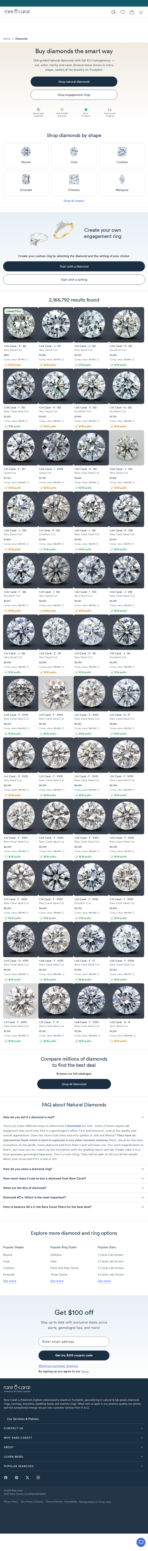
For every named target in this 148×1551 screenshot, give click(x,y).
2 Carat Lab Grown (111, 1261)
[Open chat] (141, 1542)
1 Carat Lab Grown (110, 1255)
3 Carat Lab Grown (111, 1268)
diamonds (74, 1126)
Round (7, 1255)
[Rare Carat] (16, 12)
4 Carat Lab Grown (111, 1274)
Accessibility (70, 1501)
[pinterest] (16, 1477)
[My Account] (122, 12)
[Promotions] (113, 12)
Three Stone (58, 1274)
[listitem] (74, 1418)
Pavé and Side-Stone (64, 1268)
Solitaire (56, 1255)
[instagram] (38, 1477)
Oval (6, 1261)
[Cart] (131, 12)
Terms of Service (54, 1501)
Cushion (8, 1268)
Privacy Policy (11, 1501)
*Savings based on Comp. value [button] (95, 1501)
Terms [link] (84, 1371)
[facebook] (6, 1477)
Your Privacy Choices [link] (32, 1501)
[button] (74, 1117)
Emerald (8, 1274)
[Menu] (141, 12)
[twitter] (27, 1477)
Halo (53, 1261)
